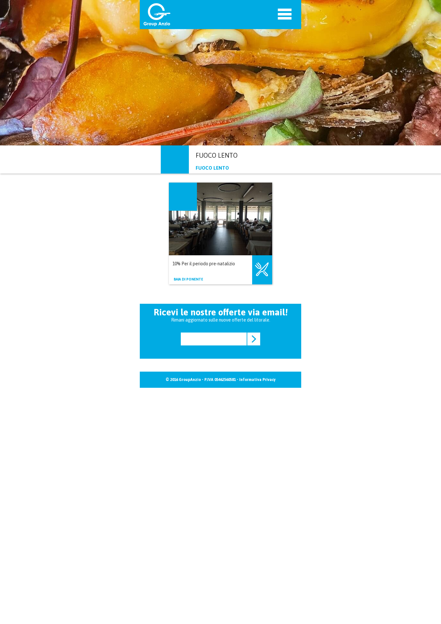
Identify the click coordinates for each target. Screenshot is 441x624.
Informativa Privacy (257, 379)
